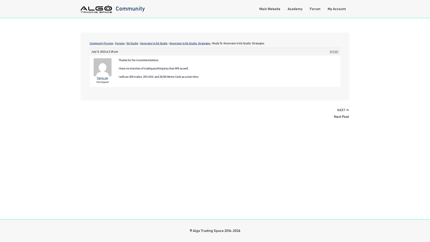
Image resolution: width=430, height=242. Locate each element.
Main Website (269, 9)
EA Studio (132, 43)
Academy (295, 9)
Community (130, 9)
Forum (315, 9)
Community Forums (101, 43)
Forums (120, 43)
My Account (337, 9)
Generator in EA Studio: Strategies (190, 43)
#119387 (334, 51)
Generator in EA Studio (154, 43)
